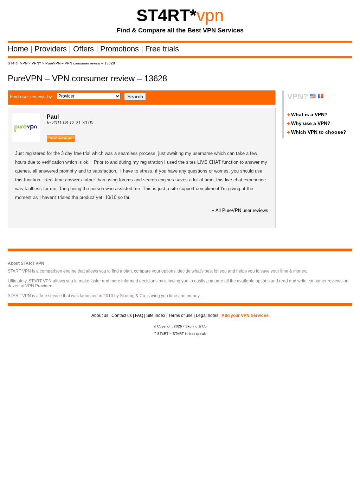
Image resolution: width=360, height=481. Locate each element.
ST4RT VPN (17, 63)
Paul (53, 117)
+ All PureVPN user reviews (240, 210)
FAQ (139, 315)
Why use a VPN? (310, 123)
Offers (84, 48)
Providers (51, 48)
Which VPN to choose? (318, 132)
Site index (155, 315)
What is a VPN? (309, 114)
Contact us (121, 315)
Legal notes (207, 315)
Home (19, 48)
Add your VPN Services (245, 315)
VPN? (36, 63)
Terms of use (180, 315)
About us (99, 315)
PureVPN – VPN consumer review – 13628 (80, 63)
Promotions (120, 48)
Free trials (162, 48)
